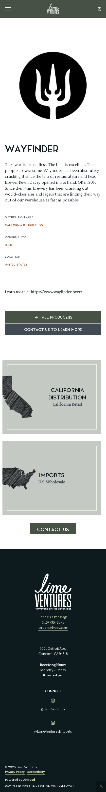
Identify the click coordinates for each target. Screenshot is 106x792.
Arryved (29, 779)
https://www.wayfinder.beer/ (56, 292)
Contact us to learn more (53, 330)
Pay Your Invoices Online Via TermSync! (39, 786)
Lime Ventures (53, 9)
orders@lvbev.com (53, 628)
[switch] (10, 9)
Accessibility (36, 772)
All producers (57, 317)
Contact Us (53, 529)
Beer (8, 245)
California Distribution (24, 225)
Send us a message (53, 617)
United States (16, 264)
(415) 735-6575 (53, 623)
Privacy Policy (15, 772)
